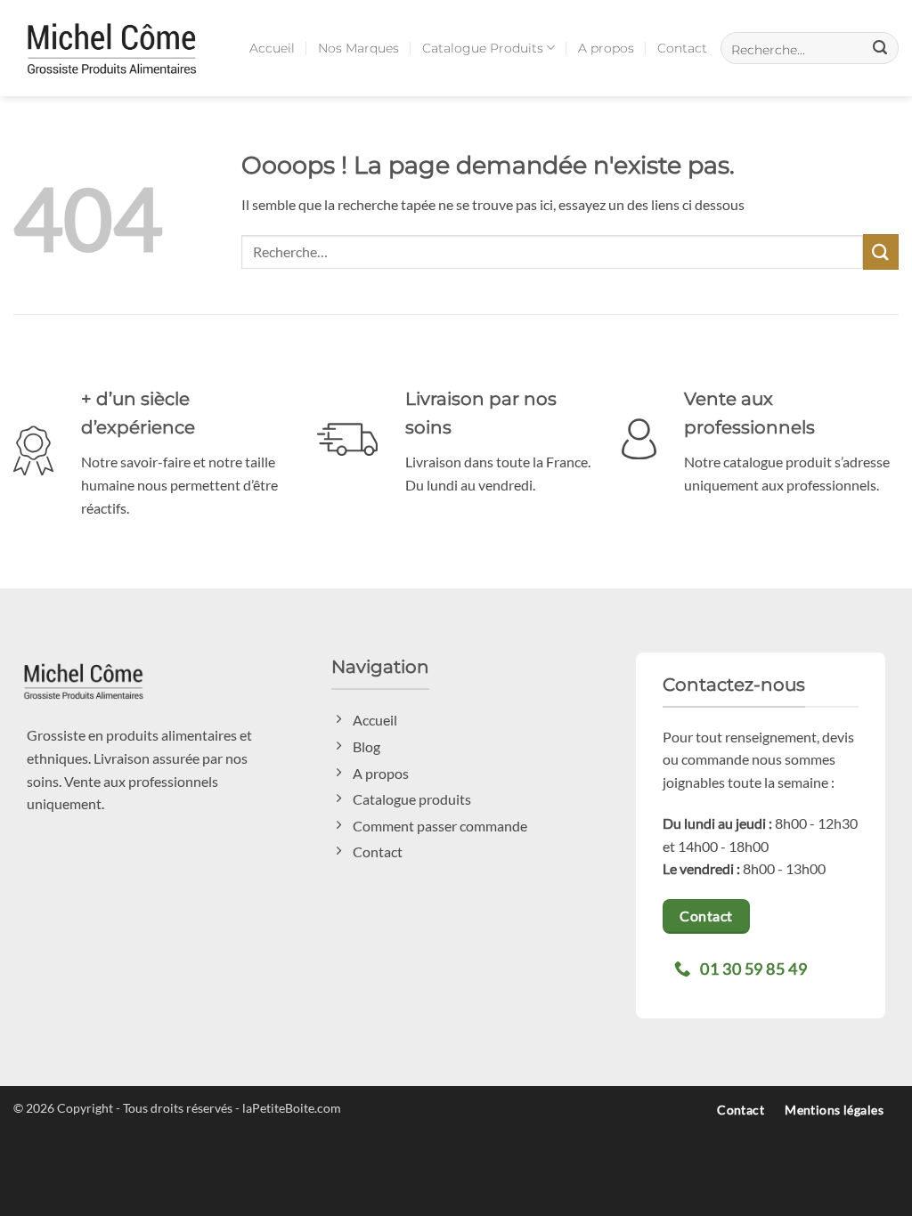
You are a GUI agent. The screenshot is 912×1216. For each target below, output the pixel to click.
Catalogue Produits (482, 48)
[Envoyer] (881, 251)
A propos (606, 48)
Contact (682, 48)
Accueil (272, 48)
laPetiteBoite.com (291, 1107)
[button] (810, 48)
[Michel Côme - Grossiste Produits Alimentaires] (111, 47)
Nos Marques (358, 48)
